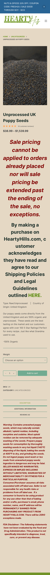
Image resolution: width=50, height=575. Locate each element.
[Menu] (46, 21)
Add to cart (32, 373)
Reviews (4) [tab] (25, 415)
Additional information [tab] (25, 409)
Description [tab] (25, 403)
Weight (6, 354)
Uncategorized (22, 390)
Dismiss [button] (44, 7)
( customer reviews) (26, 126)
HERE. (35, 295)
